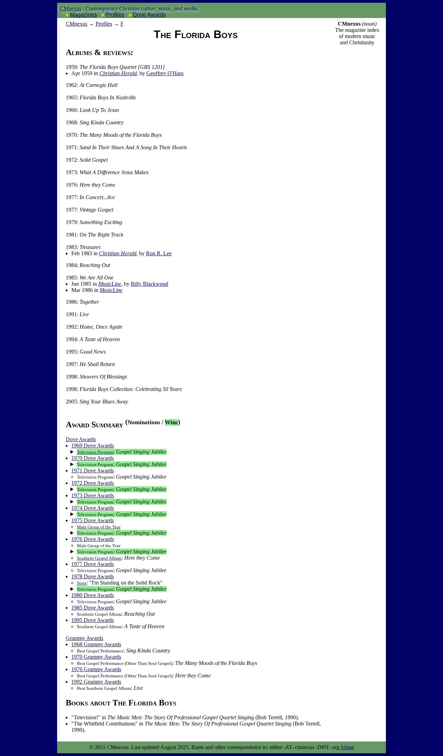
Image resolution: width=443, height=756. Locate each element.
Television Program (95, 452)
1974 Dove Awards (92, 508)
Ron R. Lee (159, 253)
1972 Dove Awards (92, 483)
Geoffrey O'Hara (164, 73)
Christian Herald (118, 73)
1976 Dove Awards (92, 539)
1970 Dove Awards (92, 458)
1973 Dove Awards (92, 495)
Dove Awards (149, 15)
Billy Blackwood (149, 284)
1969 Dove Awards (92, 445)
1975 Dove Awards (92, 520)
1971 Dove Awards (92, 470)
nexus (76, 24)
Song (82, 583)
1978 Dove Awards (92, 576)
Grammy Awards (84, 638)
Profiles (115, 15)
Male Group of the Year (98, 527)
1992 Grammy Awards (96, 682)
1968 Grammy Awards (96, 644)
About (347, 747)
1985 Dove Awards (92, 608)
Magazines (83, 15)
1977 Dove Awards (92, 564)
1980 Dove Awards (92, 595)
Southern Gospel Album (99, 558)
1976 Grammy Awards (96, 669)
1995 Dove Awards (92, 620)
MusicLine (109, 284)
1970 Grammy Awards (96, 657)
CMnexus (70, 8)
